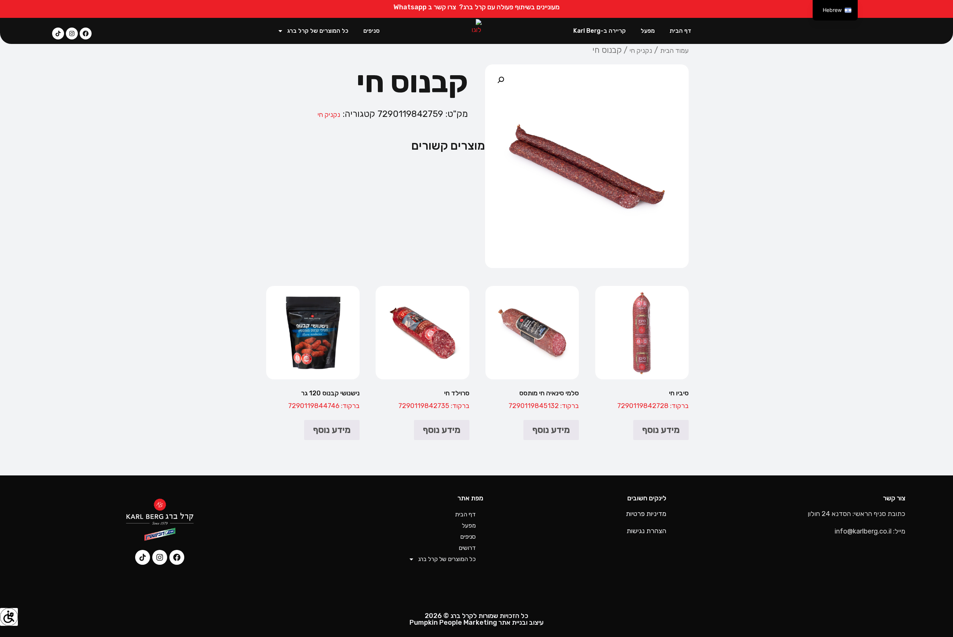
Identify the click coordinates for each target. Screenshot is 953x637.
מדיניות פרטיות (646, 514)
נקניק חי (641, 51)
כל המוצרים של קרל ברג (317, 30)
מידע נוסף (661, 430)
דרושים (467, 547)
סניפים (371, 30)
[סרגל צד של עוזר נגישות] (9, 617)
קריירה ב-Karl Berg (599, 30)
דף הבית (680, 30)
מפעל (648, 30)
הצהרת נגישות (646, 531)
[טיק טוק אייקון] (58, 33)
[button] (500, 80)
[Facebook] (86, 33)
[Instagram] (72, 33)
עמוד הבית (674, 51)
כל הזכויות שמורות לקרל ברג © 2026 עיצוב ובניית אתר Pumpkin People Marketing (476, 619)
